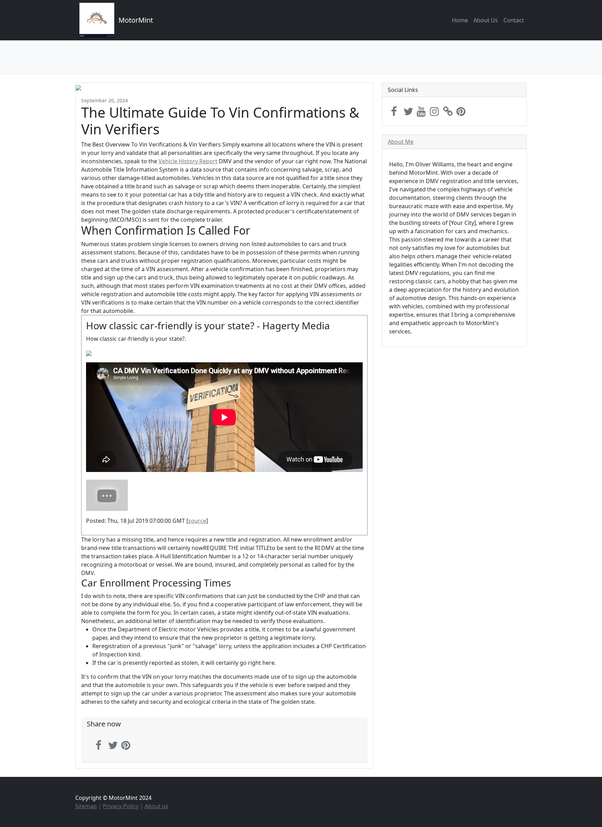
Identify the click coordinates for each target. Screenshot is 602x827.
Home (460, 20)
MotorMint (135, 20)
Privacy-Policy (121, 806)
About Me (401, 141)
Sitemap (86, 806)
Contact (513, 20)
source (197, 521)
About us (156, 806)
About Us (485, 20)
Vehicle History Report (188, 161)
